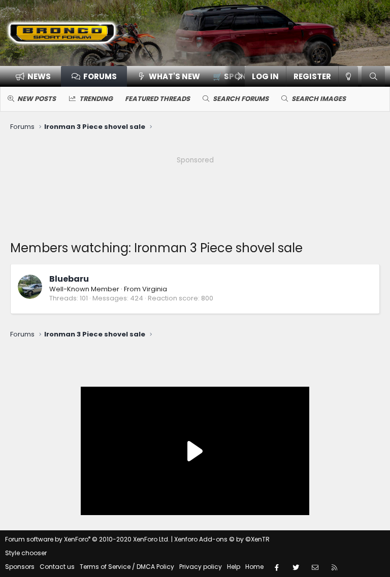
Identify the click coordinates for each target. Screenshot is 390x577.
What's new (174, 76)
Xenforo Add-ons (222, 539)
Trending (96, 99)
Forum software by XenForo (87, 539)
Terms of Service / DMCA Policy (127, 566)
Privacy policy (200, 566)
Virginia (154, 289)
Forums (100, 76)
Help (233, 566)
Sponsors (20, 566)
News (39, 76)
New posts (36, 99)
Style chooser (26, 553)
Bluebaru (69, 279)
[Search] (373, 76)
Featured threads (157, 99)
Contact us (57, 566)
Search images (318, 99)
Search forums (241, 99)
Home (254, 566)
